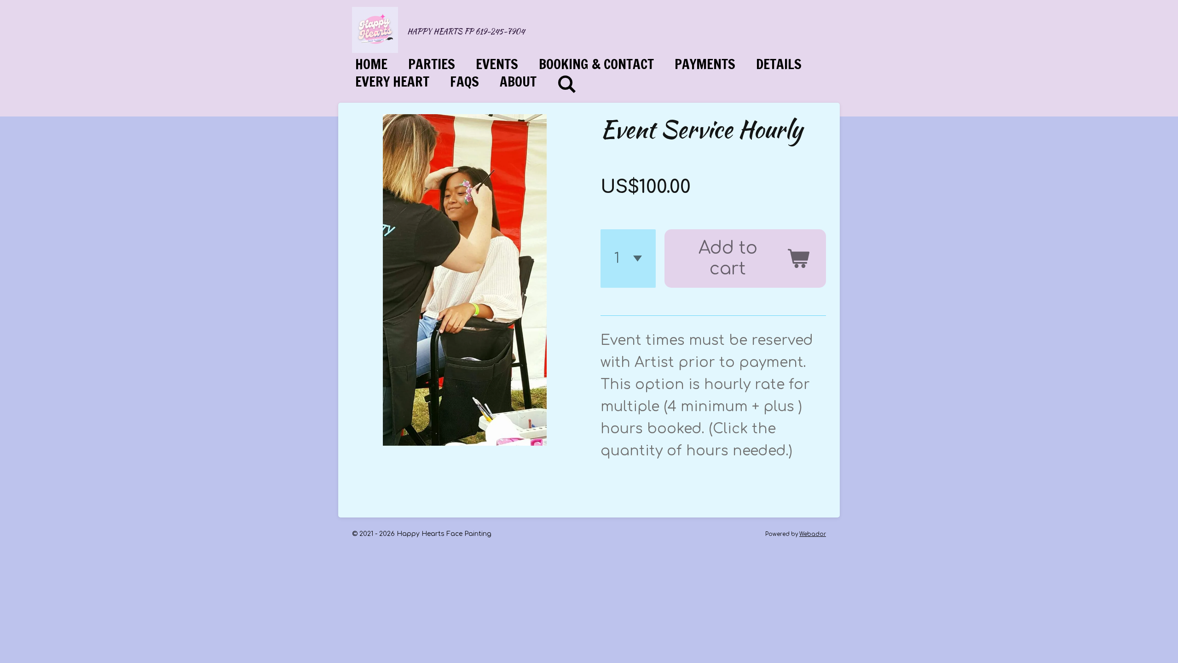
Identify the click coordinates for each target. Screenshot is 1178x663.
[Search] (567, 84)
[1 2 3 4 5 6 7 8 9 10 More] (628, 258)
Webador (812, 534)
